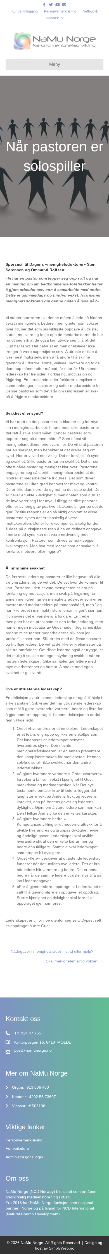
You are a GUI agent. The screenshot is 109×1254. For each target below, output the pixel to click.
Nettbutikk (90, 11)
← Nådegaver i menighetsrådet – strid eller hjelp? (49, 951)
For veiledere (17, 1148)
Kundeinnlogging (24, 11)
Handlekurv (54, 18)
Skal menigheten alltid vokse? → (74, 961)
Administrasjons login (24, 1157)
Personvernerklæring (60, 11)
